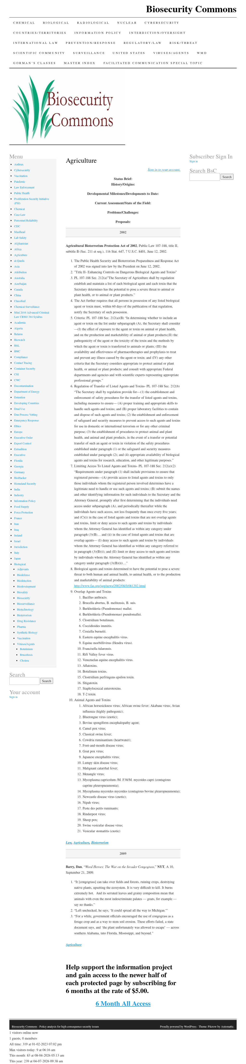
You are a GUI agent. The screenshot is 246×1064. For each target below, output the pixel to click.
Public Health (22, 193)
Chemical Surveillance (26, 306)
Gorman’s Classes (34, 63)
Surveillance (89, 53)
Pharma (21, 626)
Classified (19, 301)
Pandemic (19, 181)
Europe (18, 432)
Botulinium (26, 649)
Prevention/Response (91, 43)
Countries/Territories (40, 33)
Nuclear (127, 22)
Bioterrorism (100, 842)
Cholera (24, 660)
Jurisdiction (20, 547)
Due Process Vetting (25, 414)
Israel (17, 541)
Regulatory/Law (143, 43)
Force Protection (23, 512)
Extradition (20, 449)
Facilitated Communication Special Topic (153, 63)
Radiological (93, 22)
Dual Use (19, 409)
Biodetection (24, 580)
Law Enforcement (24, 187)
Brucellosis (26, 655)
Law (69, 842)
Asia (16, 266)
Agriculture (81, 842)
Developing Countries (26, 403)
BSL (16, 345)
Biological (56, 22)
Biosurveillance (26, 603)
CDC (17, 226)
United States (129, 53)
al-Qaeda (19, 260)
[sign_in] (164, 169)
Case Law (19, 214)
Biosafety (22, 592)
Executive (19, 455)
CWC (17, 380)
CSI (16, 374)
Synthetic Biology (27, 632)
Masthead (19, 232)
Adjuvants (23, 569)
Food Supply (21, 506)
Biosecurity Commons (191, 8)
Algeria (18, 328)
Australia (19, 278)
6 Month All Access (123, 1003)
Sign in (13, 697)
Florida (18, 460)
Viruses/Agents (171, 53)
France (18, 518)
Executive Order (23, 437)
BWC (17, 351)
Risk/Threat (184, 43)
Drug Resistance (26, 621)
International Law (35, 43)
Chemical (24, 22)
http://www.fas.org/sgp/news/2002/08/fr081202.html (110, 585)
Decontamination (23, 386)
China (17, 295)
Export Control (22, 443)
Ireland (18, 535)
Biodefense (23, 575)
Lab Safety (20, 237)
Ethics (17, 426)
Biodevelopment (26, 586)
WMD (202, 53)
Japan (17, 558)
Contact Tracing (23, 363)
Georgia (18, 466)
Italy (16, 552)
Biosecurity (23, 598)
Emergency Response (26, 420)
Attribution (20, 272)
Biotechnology (25, 609)
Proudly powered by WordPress (178, 1026)
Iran (16, 524)
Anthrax (19, 164)
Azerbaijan (20, 283)
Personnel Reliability (26, 220)
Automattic (227, 1026)
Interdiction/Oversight (157, 33)
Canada (18, 289)
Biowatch (19, 340)
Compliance (21, 357)
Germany (19, 472)
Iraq (16, 529)
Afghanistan (21, 243)
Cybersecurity (162, 22)
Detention (19, 397)
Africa (17, 249)
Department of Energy (26, 391)
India (17, 489)
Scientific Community (39, 53)
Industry (19, 495)
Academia (19, 322)
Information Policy (98, 33)
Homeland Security (25, 483)
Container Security (24, 368)
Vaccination (20, 176)
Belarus (18, 334)
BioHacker (20, 478)
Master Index (80, 63)
